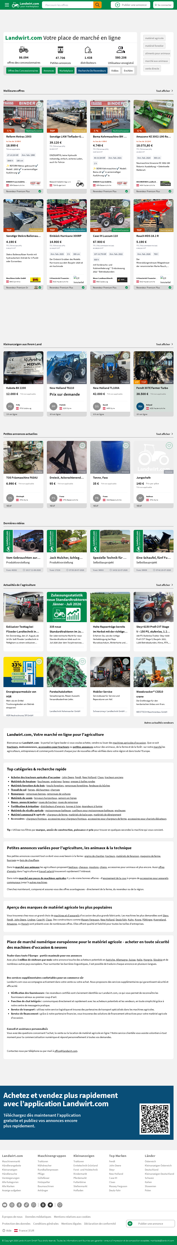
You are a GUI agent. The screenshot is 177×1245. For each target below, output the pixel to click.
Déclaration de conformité (100, 1223)
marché (157, 746)
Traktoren (43, 1161)
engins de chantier (94, 856)
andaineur (56, 781)
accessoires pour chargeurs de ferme (107, 818)
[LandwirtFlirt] (59, 1205)
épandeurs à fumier (92, 806)
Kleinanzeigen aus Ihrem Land (22, 344)
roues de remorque (68, 802)
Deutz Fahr (121, 919)
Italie (139, 959)
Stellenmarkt (80, 1186)
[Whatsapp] (33, 1204)
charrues (55, 789)
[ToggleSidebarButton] (6, 5)
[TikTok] (26, 1205)
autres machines (38, 882)
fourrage (11, 860)
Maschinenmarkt (11, 1161)
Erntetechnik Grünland (85, 1165)
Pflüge (41, 1173)
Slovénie (157, 959)
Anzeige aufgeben (11, 1190)
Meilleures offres (13, 90)
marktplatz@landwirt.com (162, 1240)
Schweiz (149, 1178)
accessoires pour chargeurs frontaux (67, 818)
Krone (138, 919)
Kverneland (159, 919)
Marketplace (66, 70)
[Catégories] (43, 1205)
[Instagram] (12, 1205)
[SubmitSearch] (97, 4)
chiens (103, 867)
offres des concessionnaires (23, 70)
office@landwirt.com (65, 1051)
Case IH (40, 919)
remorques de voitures (59, 793)
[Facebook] (19, 1205)
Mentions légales (71, 1223)
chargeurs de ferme (57, 814)
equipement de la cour (115, 878)
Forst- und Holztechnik (85, 1169)
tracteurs (110, 856)
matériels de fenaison (127, 856)
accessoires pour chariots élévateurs (147, 818)
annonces (49, 70)
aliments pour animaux (157, 53)
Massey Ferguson (90, 919)
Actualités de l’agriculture (19, 585)
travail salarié (46, 871)
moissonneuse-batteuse (58, 810)
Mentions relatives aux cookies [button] (72, 1217)
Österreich (150, 1161)
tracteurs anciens (114, 777)
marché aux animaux (156, 61)
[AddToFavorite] (39, 104)
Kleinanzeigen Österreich (158, 1165)
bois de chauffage (29, 860)
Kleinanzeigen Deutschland (159, 1173)
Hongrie (147, 959)
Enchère (128, 70)
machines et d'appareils (67, 915)
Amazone (12, 923)
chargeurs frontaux (36, 818)
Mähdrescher (45, 1165)
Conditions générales (46, 1223)
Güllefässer (43, 1178)
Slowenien (150, 1186)
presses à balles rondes (83, 781)
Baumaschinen (46, 1186)
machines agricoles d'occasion (129, 742)
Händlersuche (9, 1173)
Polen (148, 1190)
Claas (100, 777)
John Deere (68, 777)
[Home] (25, 5)
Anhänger (43, 1190)
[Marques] (50, 1205)
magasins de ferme (150, 856)
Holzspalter (44, 1182)
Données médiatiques (38, 1217)
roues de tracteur (48, 802)
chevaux (83, 867)
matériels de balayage (80, 814)
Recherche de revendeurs (92, 70)
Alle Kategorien (10, 1182)
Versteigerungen (11, 1178)
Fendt (78, 777)
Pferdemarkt (80, 1178)
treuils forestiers (55, 785)
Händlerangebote (11, 1165)
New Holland (89, 777)
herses (31, 789)
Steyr (165, 915)
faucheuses (43, 781)
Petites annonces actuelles (20, 434)
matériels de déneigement (107, 814)
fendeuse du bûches (99, 785)
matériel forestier (154, 45)
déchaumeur (42, 789)
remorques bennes (36, 793)
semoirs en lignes (67, 798)
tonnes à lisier (73, 806)
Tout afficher (163, 90)
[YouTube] (4, 1205)
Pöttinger (147, 919)
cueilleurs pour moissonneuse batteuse (92, 810)
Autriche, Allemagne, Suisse (121, 959)
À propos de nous (12, 1217)
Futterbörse (79, 1182)
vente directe (152, 68)
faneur (66, 781)
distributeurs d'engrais (53, 806)
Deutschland (151, 1169)
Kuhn (131, 919)
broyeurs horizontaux (45, 798)
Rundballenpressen (48, 1169)
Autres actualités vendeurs (159, 722)
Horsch (25, 923)
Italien (148, 1182)
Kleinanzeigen (9, 1169)
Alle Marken (8, 1186)
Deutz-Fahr (115, 1190)
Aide (8, 1230)
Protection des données (16, 1223)
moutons (94, 867)
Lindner (31, 919)
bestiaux (73, 867)
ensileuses (120, 810)
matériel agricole (154, 38)
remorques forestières (76, 785)
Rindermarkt (80, 1173)
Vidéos (114, 70)
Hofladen (78, 1190)
